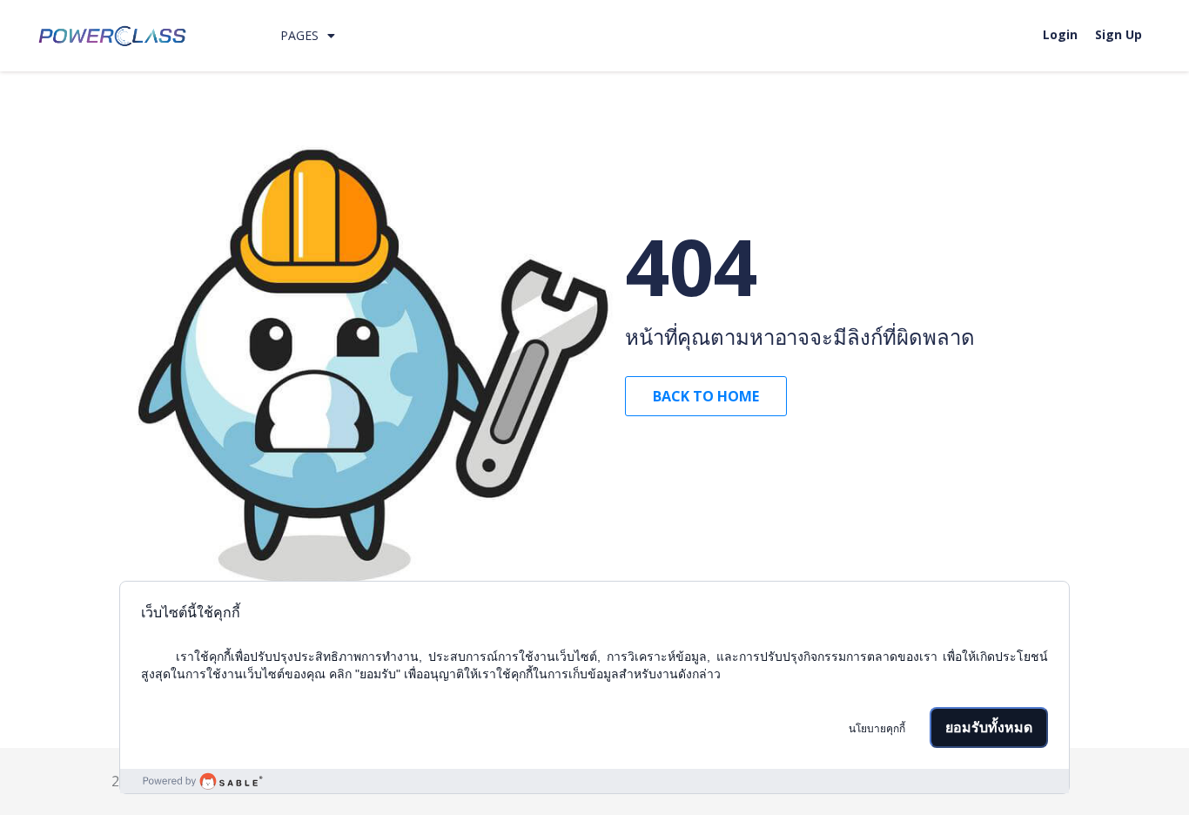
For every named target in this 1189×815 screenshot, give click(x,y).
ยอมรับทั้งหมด (988, 727)
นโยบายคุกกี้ (877, 729)
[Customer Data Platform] (595, 781)
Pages (299, 35)
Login (1060, 34)
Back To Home (706, 396)
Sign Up (1118, 34)
